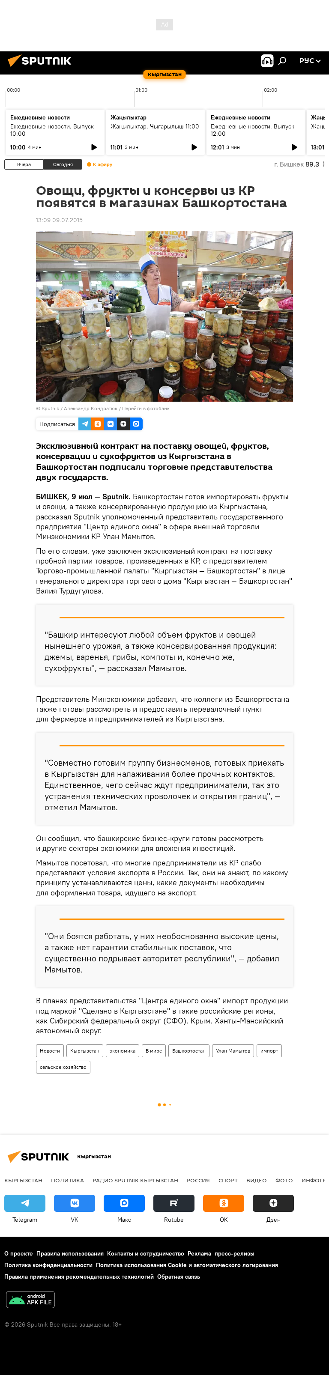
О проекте (18, 1253)
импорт (269, 1050)
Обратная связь (178, 1276)
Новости (50, 1050)
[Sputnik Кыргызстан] (42, 68)
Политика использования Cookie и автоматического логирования (187, 1265)
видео (256, 1180)
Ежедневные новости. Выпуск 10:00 (52, 129)
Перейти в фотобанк (146, 408)
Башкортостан (189, 1050)
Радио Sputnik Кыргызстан (135, 1180)
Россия (198, 1180)
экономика (122, 1050)
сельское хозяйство (63, 1067)
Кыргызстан (84, 1050)
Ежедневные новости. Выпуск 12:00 (252, 129)
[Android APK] (30, 1300)
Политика (67, 1180)
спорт (228, 1180)
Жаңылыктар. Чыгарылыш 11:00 (155, 126)
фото (284, 1180)
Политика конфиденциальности (48, 1265)
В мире (154, 1050)
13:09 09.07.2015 (59, 220)
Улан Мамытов (233, 1050)
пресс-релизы (234, 1253)
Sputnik (50, 408)
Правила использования (70, 1253)
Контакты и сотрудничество (145, 1253)
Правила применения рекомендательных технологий (79, 1276)
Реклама (199, 1253)
